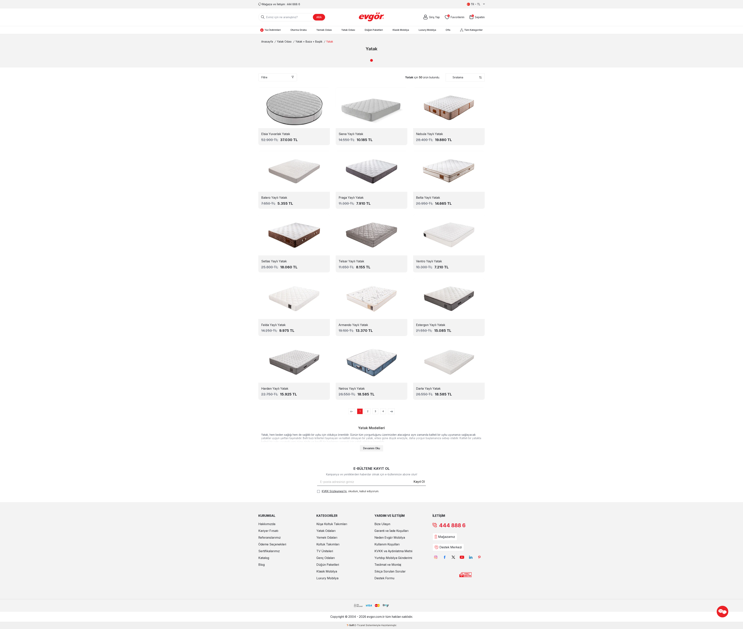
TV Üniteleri (324, 551)
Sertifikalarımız (269, 551)
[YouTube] (462, 557)
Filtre (264, 77)
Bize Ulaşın (382, 524)
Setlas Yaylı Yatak (274, 261)
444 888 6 (452, 525)
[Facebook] (444, 557)
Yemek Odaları (326, 537)
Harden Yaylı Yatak (274, 388)
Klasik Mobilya (401, 29)
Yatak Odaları (326, 531)
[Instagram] (435, 557)
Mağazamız (446, 537)
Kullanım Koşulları (387, 544)
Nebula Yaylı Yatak (429, 134)
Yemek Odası (324, 29)
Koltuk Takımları (327, 544)
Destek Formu (384, 578)
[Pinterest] (479, 557)
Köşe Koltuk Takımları (331, 524)
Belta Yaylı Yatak (428, 197)
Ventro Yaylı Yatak (429, 261)
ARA (319, 17)
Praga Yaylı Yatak (351, 197)
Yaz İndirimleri (273, 29)
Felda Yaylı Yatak (273, 325)
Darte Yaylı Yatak (428, 388)
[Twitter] (453, 557)
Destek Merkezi (450, 547)
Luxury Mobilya (427, 29)
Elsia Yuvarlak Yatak (275, 134)
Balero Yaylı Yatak (274, 197)
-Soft (351, 625)
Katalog (263, 558)
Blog (261, 565)
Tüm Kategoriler (473, 29)
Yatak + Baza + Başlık (308, 41)
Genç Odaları (325, 558)
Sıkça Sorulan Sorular (390, 571)
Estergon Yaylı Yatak (430, 325)
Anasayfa (267, 41)
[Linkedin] (470, 557)
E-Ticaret (360, 625)
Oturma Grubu (298, 29)
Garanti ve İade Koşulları (391, 531)
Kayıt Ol (419, 482)
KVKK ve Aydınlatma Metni (393, 551)
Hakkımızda (266, 524)
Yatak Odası (348, 29)
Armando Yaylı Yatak (353, 325)
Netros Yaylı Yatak (352, 388)
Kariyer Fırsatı (268, 531)
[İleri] (391, 411)
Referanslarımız (269, 537)
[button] (371, 60)
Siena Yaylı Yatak (351, 134)
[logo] (371, 17)
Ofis (448, 29)
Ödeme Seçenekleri (272, 544)
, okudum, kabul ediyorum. (350, 491)
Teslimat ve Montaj (387, 565)
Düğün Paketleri (374, 29)
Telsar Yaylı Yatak (351, 261)
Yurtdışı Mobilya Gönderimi (393, 558)
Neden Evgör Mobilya (389, 537)
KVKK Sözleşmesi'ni (334, 491)
